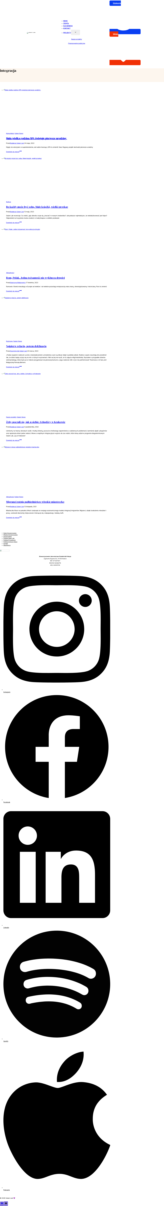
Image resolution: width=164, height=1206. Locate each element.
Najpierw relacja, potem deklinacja (26, 346)
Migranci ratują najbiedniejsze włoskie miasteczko (35, 502)
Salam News (19, 133)
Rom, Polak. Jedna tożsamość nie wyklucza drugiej (35, 277)
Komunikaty (10, 133)
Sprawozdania (7, 536)
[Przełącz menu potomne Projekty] (75, 32)
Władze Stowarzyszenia (10, 535)
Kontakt (66, 28)
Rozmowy (9, 341)
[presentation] (56, 109)
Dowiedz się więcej (14, 152)
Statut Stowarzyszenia (9, 533)
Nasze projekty (11, 417)
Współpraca (7, 545)
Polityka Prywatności (9, 540)
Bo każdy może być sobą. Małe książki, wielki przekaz (37, 207)
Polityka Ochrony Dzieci (10, 542)
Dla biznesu (68, 26)
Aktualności (10, 273)
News (65, 21)
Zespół (66, 23)
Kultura (8, 202)
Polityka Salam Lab (8, 538)
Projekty (67, 33)
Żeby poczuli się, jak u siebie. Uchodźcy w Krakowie (35, 422)
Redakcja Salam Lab (17, 143)
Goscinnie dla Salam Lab (18, 351)
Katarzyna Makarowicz (18, 282)
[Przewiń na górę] (2, 1204)
